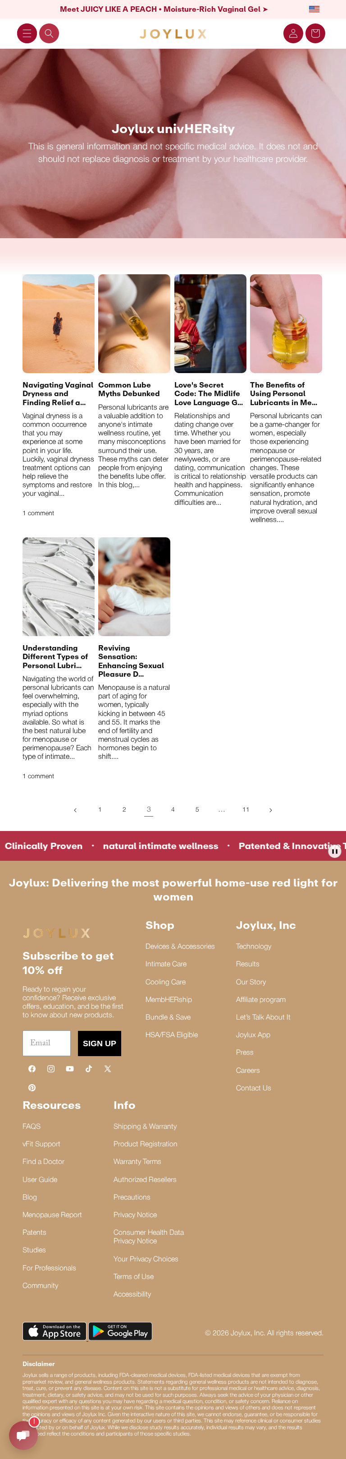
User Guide (40, 1180)
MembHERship (169, 1000)
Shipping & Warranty (145, 1127)
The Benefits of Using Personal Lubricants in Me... (283, 393)
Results (248, 964)
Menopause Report (52, 1215)
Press (245, 1053)
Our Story (251, 982)
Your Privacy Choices (146, 1259)
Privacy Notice (135, 1215)
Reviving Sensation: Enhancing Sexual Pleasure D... (131, 661)
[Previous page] (76, 810)
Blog (30, 1198)
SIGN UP (99, 1043)
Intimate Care (166, 964)
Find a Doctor (43, 1162)
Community (40, 1286)
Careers (248, 1071)
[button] (27, 33)
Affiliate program (261, 1000)
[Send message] (23, 1435)
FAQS (32, 1127)
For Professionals (49, 1268)
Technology (253, 947)
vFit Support (41, 1144)
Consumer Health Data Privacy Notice (149, 1237)
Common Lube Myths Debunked (129, 389)
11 (246, 810)
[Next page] (270, 810)
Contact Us (253, 1088)
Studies (34, 1250)
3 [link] (149, 810)
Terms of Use (134, 1277)
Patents (34, 1233)
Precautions (132, 1198)
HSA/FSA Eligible (172, 1035)
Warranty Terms (137, 1162)
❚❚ (334, 851)
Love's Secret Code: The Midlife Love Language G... (208, 393)
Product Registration (146, 1144)
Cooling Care (166, 982)
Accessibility (132, 1295)
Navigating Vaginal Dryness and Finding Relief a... (58, 393)
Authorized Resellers (145, 1180)
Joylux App (253, 1035)
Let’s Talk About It (263, 1018)
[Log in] (293, 33)
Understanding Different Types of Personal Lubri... (55, 656)
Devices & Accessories (180, 947)
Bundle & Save (168, 1018)
